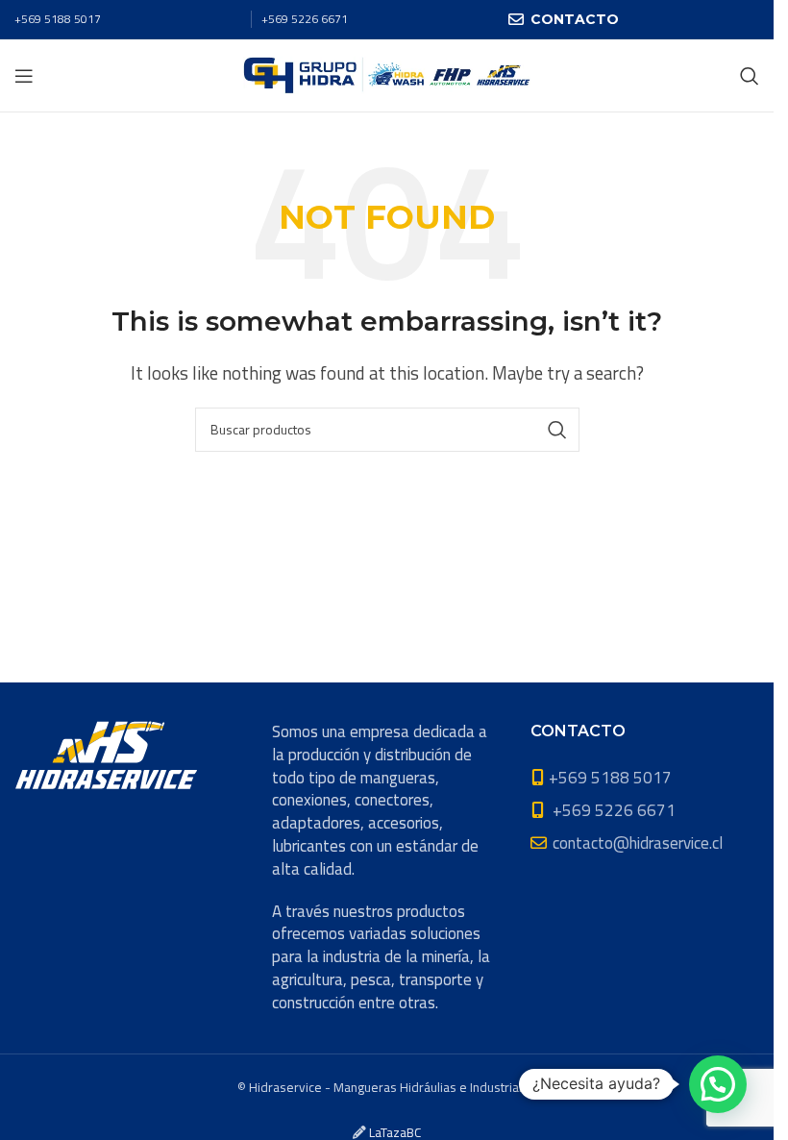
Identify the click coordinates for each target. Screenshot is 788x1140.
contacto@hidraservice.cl (638, 842)
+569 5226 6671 (304, 19)
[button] (718, 1084)
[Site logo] (386, 74)
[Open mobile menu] (24, 76)
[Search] (749, 76)
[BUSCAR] (557, 430)
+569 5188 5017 (57, 19)
